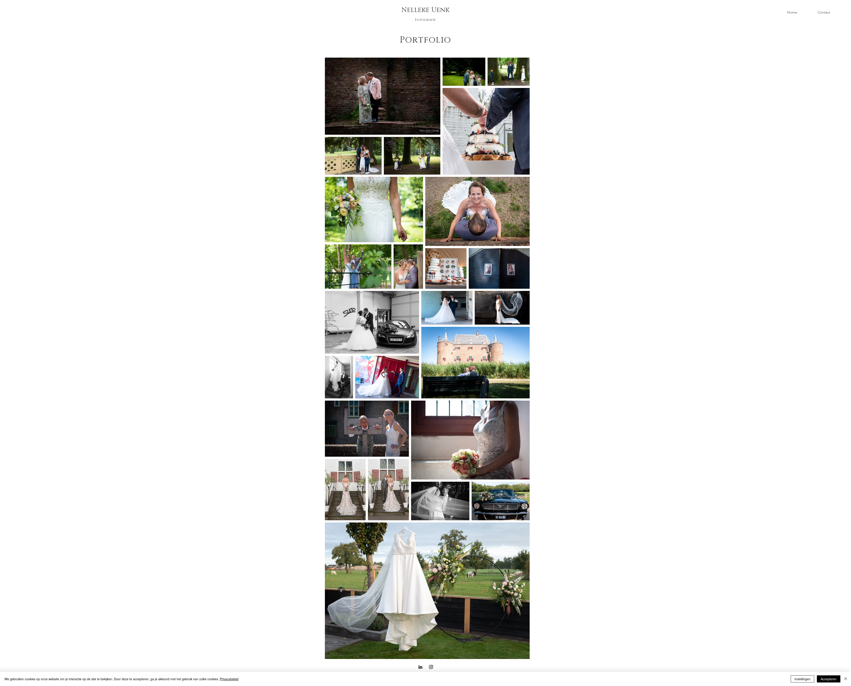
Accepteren (829, 679)
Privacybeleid (229, 679)
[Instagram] (431, 667)
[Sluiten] (845, 678)
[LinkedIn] (420, 667)
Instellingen (802, 679)
